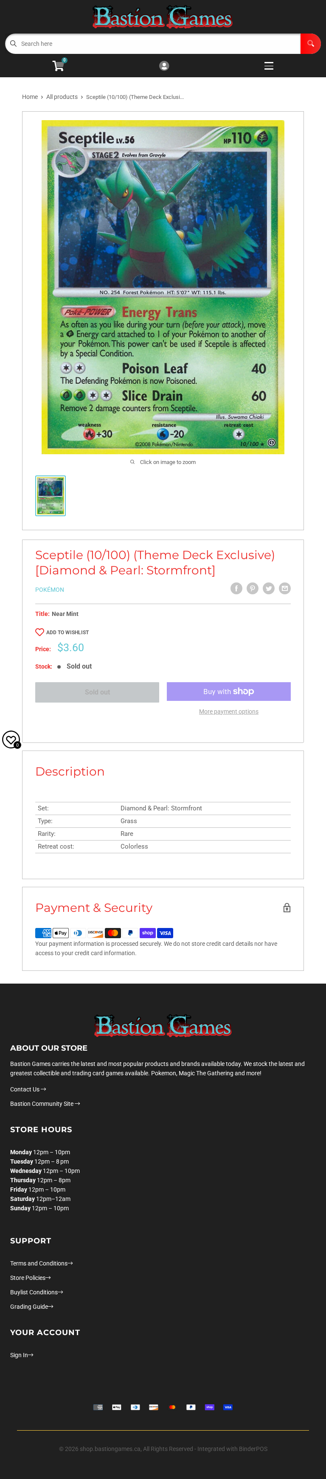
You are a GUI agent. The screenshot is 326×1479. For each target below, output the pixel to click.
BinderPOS (253, 1448)
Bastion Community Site (42, 1103)
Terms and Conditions (38, 1263)
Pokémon (49, 589)
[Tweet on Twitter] (269, 588)
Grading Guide (29, 1306)
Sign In (19, 1355)
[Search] (311, 44)
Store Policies (27, 1277)
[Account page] (164, 66)
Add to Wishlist (67, 632)
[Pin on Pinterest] (253, 588)
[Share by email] (285, 588)
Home (30, 96)
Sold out (97, 692)
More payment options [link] (229, 711)
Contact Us (25, 1089)
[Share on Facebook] (236, 588)
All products (62, 96)
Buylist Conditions (34, 1292)
